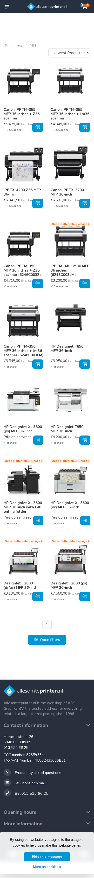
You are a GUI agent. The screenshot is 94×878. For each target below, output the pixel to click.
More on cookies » (47, 867)
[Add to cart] (37, 127)
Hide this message (47, 856)
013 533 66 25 (16, 747)
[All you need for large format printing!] (47, 7)
